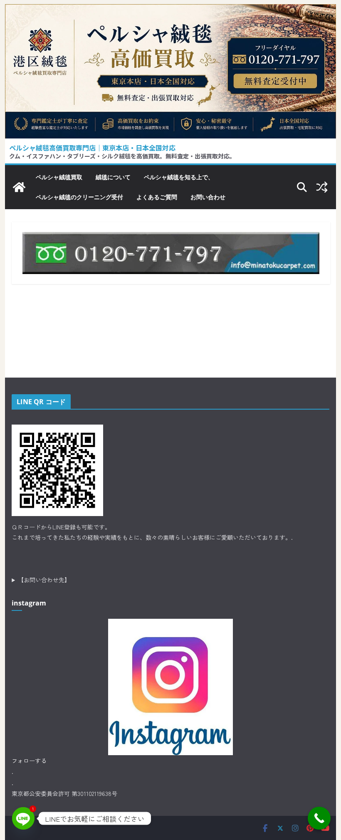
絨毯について (113, 177)
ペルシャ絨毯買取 (59, 177)
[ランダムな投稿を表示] (322, 187)
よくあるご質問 (156, 197)
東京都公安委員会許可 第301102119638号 (64, 793)
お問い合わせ (207, 197)
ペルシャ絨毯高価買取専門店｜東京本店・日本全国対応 (92, 148)
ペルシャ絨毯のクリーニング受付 (79, 197)
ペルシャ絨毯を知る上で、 (179, 177)
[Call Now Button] (319, 818)
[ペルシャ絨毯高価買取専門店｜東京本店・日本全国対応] (170, 10)
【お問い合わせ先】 (44, 580)
